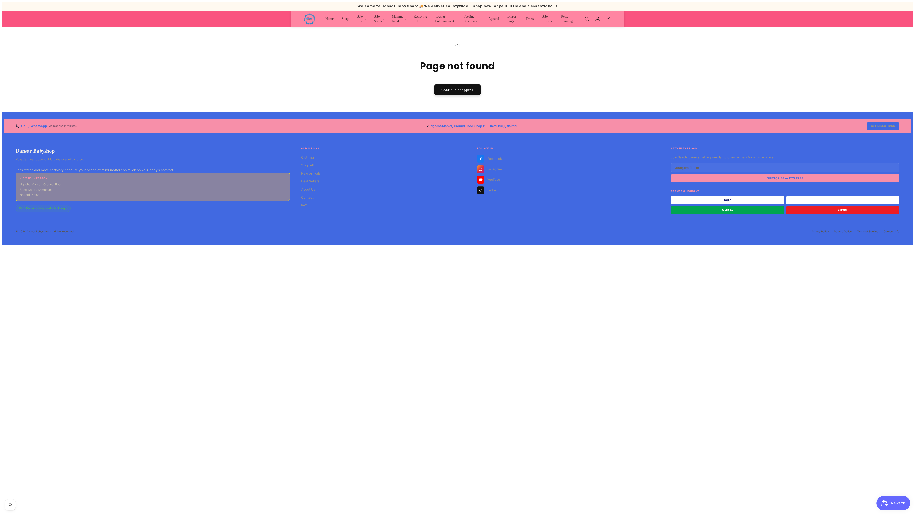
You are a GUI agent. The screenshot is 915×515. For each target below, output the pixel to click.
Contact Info (891, 231)
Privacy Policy (820, 231)
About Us (308, 189)
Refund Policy (843, 231)
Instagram (494, 169)
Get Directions (883, 126)
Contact (307, 197)
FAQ (304, 205)
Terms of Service (867, 231)
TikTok (492, 190)
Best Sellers (310, 181)
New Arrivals (310, 173)
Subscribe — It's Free (785, 178)
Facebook (494, 158)
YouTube (493, 179)
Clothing (307, 157)
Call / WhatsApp (34, 126)
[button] (361, 19)
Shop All (307, 165)
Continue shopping (457, 90)
